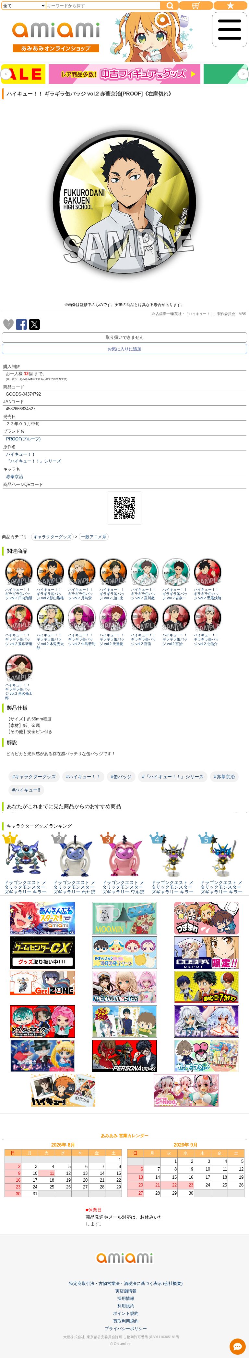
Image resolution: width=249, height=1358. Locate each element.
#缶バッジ (121, 776)
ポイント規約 (125, 1313)
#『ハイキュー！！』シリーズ (173, 776)
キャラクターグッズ (52, 536)
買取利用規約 (125, 1321)
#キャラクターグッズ (34, 776)
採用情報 (125, 1298)
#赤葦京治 (224, 776)
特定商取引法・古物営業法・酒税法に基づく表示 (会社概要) (126, 1283)
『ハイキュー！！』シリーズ (33, 461)
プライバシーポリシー (126, 1328)
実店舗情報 (125, 1290)
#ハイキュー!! (26, 790)
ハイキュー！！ (21, 454)
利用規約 (125, 1305)
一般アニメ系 (93, 536)
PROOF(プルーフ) (23, 439)
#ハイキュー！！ (83, 776)
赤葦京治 (14, 476)
